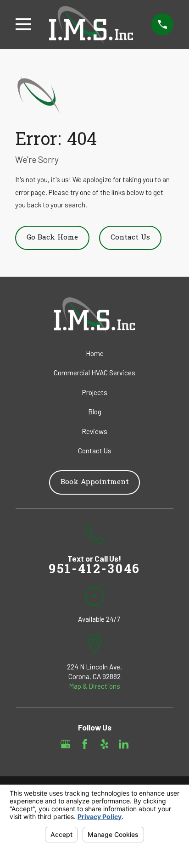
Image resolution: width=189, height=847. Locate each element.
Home (95, 353)
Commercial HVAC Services (94, 372)
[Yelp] (104, 744)
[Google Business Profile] (65, 744)
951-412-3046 (94, 570)
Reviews (94, 431)
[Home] (91, 24)
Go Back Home (52, 238)
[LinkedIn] (123, 744)
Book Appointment (95, 482)
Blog (94, 411)
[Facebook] (84, 744)
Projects (94, 392)
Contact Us (130, 238)
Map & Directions (94, 686)
